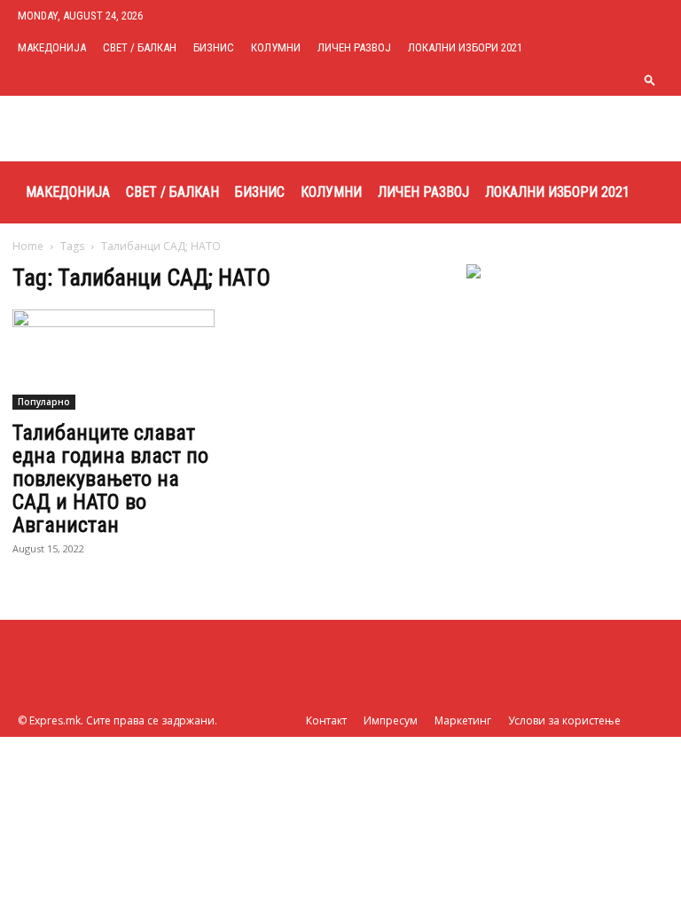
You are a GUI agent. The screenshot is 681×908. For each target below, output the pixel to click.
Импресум (391, 720)
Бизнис (213, 47)
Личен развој (354, 47)
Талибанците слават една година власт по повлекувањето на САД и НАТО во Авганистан (110, 478)
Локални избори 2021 (465, 47)
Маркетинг (462, 720)
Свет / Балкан (139, 47)
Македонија (52, 47)
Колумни (276, 47)
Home (27, 246)
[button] (650, 79)
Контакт (326, 720)
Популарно (44, 401)
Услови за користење (564, 720)
